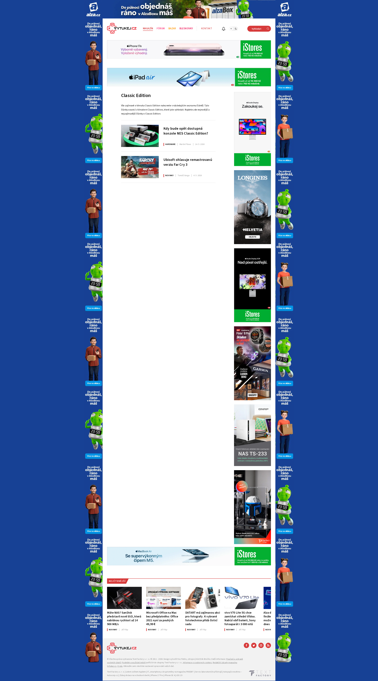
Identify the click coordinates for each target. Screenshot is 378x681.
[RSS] (268, 645)
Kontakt (206, 28)
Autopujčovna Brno (231, 671)
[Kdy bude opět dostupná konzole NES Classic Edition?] (140, 136)
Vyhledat (256, 28)
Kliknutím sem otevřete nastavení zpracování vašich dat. (149, 666)
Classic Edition (136, 95)
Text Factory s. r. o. (141, 659)
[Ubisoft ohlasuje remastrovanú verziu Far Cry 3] (140, 167)
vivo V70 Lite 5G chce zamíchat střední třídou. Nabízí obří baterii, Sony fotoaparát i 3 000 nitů (240, 618)
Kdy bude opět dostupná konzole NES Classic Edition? (185, 131)
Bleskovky (186, 28)
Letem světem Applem (136, 671)
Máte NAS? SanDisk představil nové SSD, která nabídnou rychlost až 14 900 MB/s (124, 618)
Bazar (172, 28)
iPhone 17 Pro (157, 675)
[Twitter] (253, 645)
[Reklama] (93, 9)
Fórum (161, 28)
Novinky (169, 175)
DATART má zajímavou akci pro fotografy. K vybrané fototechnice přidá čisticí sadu (202, 618)
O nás (120, 666)
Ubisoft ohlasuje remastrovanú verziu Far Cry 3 (187, 162)
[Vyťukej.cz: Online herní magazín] (122, 28)
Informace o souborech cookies (197, 662)
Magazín (148, 28)
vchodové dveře (142, 675)
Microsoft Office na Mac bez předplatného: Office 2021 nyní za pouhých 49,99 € (162, 618)
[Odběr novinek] (223, 29)
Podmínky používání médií (133, 662)
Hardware (170, 144)
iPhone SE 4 (170, 675)
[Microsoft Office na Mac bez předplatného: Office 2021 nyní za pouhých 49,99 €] (163, 598)
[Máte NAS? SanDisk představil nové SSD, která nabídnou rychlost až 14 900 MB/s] (124, 598)
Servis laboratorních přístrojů (208, 671)
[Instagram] (261, 645)
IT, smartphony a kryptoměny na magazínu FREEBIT (170, 671)
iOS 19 (179, 675)
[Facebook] (246, 645)
